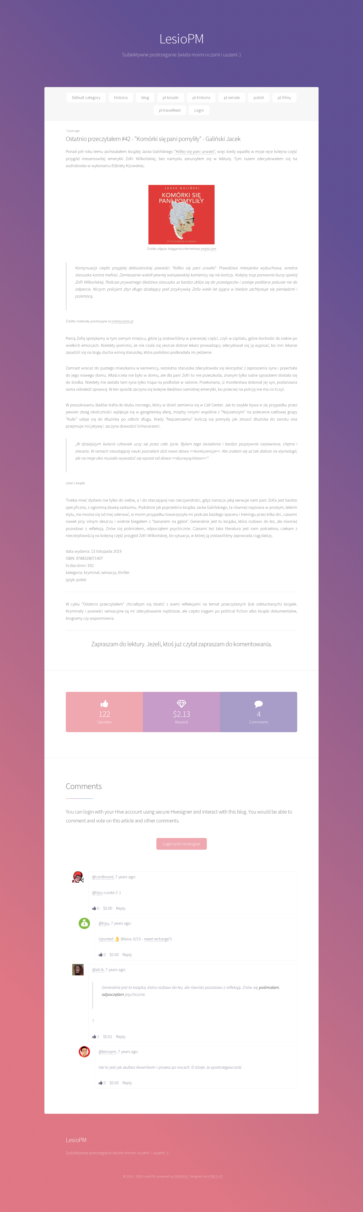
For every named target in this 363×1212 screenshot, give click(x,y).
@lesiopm (107, 1051)
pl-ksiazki (171, 97)
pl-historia (201, 97)
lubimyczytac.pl (122, 321)
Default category (86, 97)
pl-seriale (232, 97)
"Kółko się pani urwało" (194, 151)
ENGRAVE (181, 1176)
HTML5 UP (214, 1176)
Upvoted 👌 (109, 939)
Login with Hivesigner (181, 843)
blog (145, 97)
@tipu (97, 892)
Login (199, 110)
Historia (121, 97)
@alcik (98, 969)
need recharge (156, 939)
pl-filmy (284, 97)
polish (259, 97)
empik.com (208, 248)
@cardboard (102, 876)
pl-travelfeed (170, 110)
